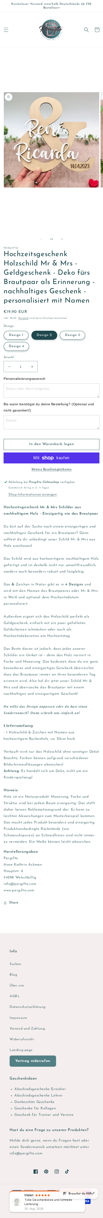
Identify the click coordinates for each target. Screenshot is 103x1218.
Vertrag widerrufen (32, 1061)
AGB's (14, 996)
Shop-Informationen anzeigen (32, 494)
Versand (23, 318)
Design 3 (72, 335)
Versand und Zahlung (27, 1028)
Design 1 (16, 335)
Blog (13, 975)
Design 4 (16, 346)
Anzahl (9, 357)
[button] (6, 30)
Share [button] (13, 902)
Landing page (21, 1050)
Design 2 (44, 335)
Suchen (15, 964)
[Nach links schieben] (41, 239)
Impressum (18, 1018)
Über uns (17, 985)
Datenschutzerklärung (28, 1007)
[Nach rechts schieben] (62, 239)
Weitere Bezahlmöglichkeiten (51, 469)
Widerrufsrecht (22, 1039)
